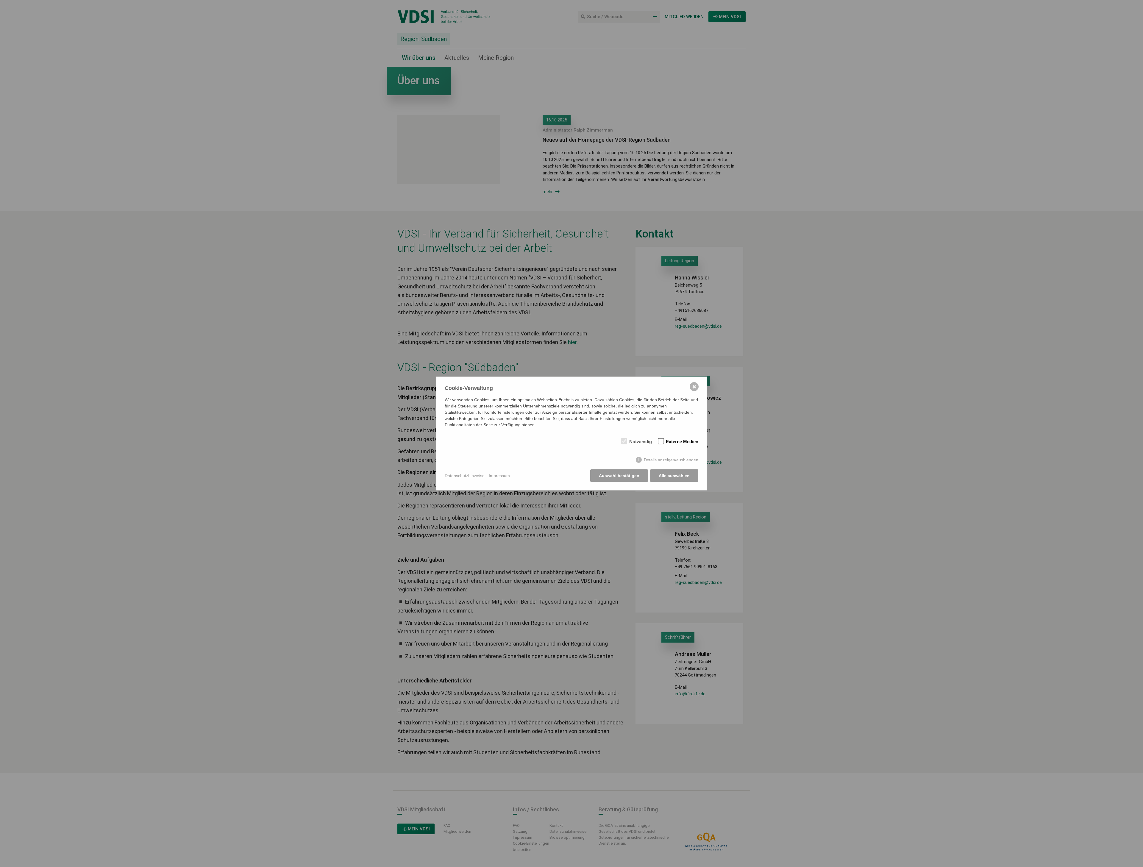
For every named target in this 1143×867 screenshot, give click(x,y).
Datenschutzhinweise (465, 475)
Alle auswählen (674, 475)
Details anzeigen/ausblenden (671, 459)
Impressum (499, 475)
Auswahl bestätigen (619, 475)
